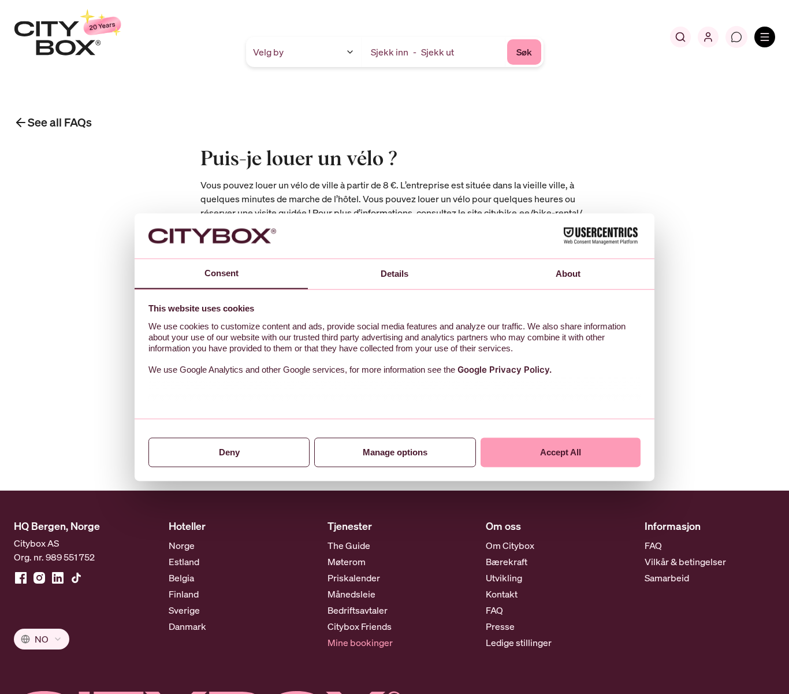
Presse (500, 626)
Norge (182, 545)
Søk (524, 52)
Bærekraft (506, 561)
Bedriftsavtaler (357, 610)
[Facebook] (21, 578)
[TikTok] (76, 578)
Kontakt (502, 594)
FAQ (494, 610)
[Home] (95, 37)
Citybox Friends (359, 626)
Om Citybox (510, 545)
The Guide (348, 545)
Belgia (181, 577)
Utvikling (504, 577)
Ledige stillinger (519, 642)
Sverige (184, 610)
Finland (184, 594)
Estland (184, 561)
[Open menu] (764, 37)
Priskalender (353, 577)
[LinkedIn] (58, 578)
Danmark (187, 626)
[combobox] (41, 639)
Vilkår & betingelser (685, 561)
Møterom (346, 561)
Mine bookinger (360, 642)
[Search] (680, 37)
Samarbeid (667, 577)
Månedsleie (351, 594)
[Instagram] (39, 578)
